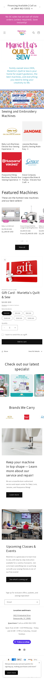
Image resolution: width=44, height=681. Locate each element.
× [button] (39, 662)
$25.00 (17, 313)
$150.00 (19, 318)
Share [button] (6, 351)
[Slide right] (26, 241)
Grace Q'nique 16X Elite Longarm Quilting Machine (29, 227)
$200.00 (31, 318)
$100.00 (7, 318)
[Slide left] (17, 241)
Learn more (14, 495)
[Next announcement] (39, 6)
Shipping (4, 305)
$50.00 (28, 313)
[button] (4, 32)
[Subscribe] (36, 602)
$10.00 (6, 313)
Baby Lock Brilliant (8, 226)
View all (22, 247)
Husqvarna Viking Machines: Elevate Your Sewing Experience (11, 177)
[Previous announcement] (4, 6)
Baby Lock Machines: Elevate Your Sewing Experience (10, 146)
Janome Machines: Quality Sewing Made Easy (31, 146)
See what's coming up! (19, 579)
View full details (34, 351)
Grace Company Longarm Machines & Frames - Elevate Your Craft (31, 179)
